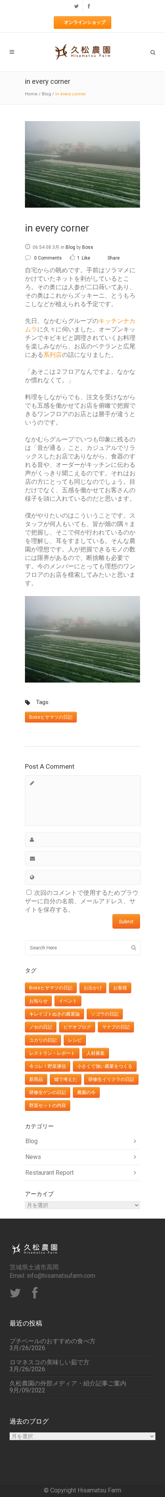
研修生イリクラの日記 (111, 1079)
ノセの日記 (40, 1027)
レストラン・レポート (52, 1053)
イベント (68, 1001)
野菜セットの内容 (47, 1105)
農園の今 (86, 1092)
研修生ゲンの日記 (47, 1092)
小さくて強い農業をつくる (104, 1066)
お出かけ (93, 988)
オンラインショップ (84, 22)
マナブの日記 (116, 1027)
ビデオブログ (77, 1027)
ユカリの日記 (43, 1040)
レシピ (75, 1040)
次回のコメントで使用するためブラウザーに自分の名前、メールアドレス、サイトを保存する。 (82, 901)
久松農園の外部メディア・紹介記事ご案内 (68, 1383)
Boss (87, 247)
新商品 (36, 1079)
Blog (46, 94)
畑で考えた (65, 1079)
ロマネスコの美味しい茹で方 (49, 1362)
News (33, 1157)
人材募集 (95, 1053)
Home (31, 94)
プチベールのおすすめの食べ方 (53, 1341)
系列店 (52, 354)
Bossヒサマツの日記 (51, 717)
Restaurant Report (49, 1172)
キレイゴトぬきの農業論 (54, 1014)
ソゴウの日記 (105, 1014)
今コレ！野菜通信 (47, 1066)
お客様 (120, 988)
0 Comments (48, 258)
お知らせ (38, 1001)
